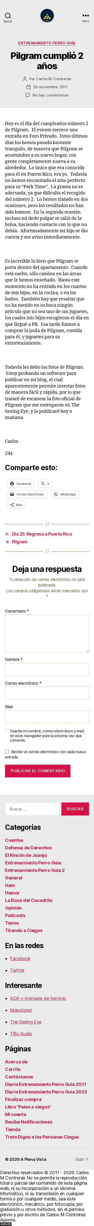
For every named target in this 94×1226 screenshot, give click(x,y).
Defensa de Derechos (28, 847)
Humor (12, 892)
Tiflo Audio (21, 1033)
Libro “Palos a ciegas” (28, 1106)
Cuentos (14, 840)
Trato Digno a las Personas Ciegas (42, 1137)
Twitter (17, 970)
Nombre (14, 659)
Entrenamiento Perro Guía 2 (35, 870)
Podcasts (15, 915)
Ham (10, 885)
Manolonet (21, 1010)
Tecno (12, 923)
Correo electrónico (23, 683)
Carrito (13, 1069)
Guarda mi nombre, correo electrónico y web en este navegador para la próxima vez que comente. (47, 736)
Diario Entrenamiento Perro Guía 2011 (45, 1084)
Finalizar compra (23, 1099)
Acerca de (16, 1061)
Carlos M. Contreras (53, 78)
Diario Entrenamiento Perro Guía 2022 (46, 1091)
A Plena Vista (33, 1159)
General (13, 877)
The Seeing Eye (25, 1022)
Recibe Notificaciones (28, 1122)
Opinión (13, 907)
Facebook (20, 958)
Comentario (17, 611)
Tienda (12, 1129)
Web (9, 707)
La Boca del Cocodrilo (28, 900)
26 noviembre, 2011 (50, 86)
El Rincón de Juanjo (26, 855)
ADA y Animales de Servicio (38, 998)
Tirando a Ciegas (23, 930)
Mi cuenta (15, 1114)
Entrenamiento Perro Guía (46, 43)
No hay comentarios (50, 95)
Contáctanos (19, 1076)
